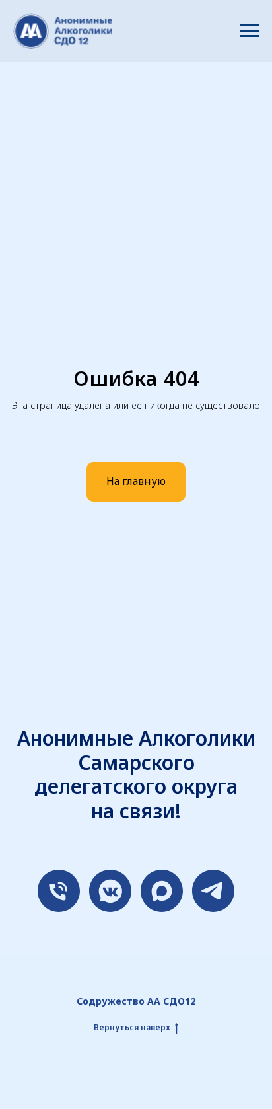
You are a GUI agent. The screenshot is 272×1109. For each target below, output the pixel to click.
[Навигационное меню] (249, 31)
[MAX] (162, 891)
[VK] (110, 891)
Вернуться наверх (132, 1027)
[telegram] (213, 891)
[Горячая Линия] (59, 891)
